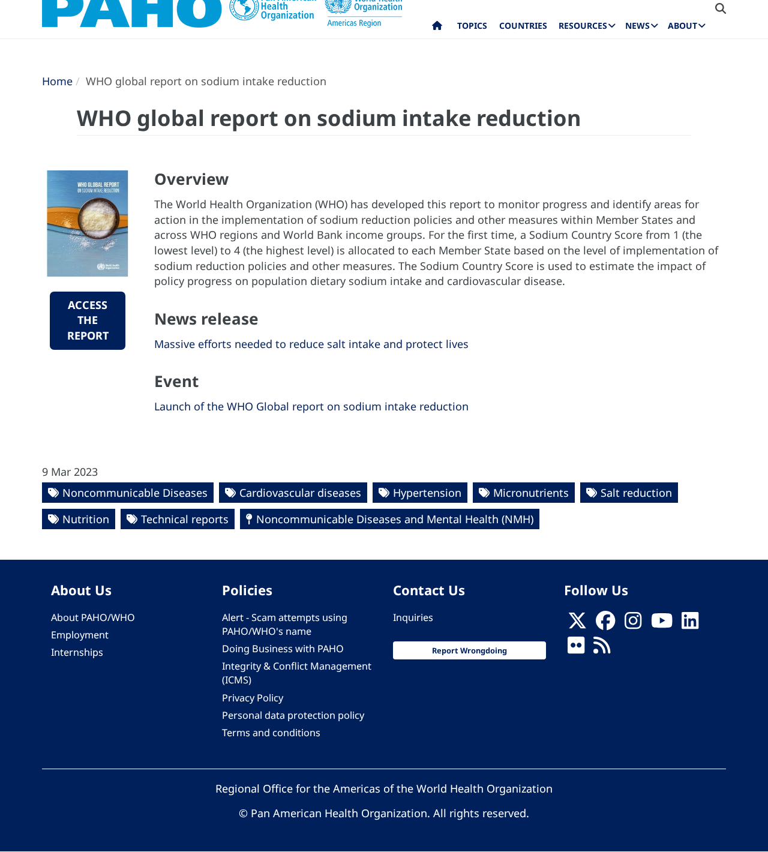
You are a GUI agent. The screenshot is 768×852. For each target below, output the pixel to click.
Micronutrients (531, 492)
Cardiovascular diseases (300, 492)
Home (57, 81)
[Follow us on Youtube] (662, 624)
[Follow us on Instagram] (633, 624)
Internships (77, 652)
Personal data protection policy (293, 715)
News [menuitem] (637, 25)
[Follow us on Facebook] (605, 624)
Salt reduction (636, 492)
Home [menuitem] (437, 28)
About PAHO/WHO (93, 617)
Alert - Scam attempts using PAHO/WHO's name (284, 624)
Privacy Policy (252, 697)
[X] (577, 624)
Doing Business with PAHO (283, 648)
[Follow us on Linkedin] (690, 624)
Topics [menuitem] (472, 25)
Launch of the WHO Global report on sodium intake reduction (311, 406)
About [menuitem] (682, 25)
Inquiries (413, 617)
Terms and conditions (271, 732)
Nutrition (85, 519)
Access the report (88, 320)
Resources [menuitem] (583, 25)
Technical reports (185, 519)
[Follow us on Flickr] (576, 648)
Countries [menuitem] (523, 25)
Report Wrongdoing (469, 650)
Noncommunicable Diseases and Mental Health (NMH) (394, 519)
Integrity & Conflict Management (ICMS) (296, 672)
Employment (80, 634)
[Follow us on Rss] (601, 648)
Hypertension (427, 492)
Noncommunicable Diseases (135, 492)
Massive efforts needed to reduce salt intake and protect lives (311, 344)
